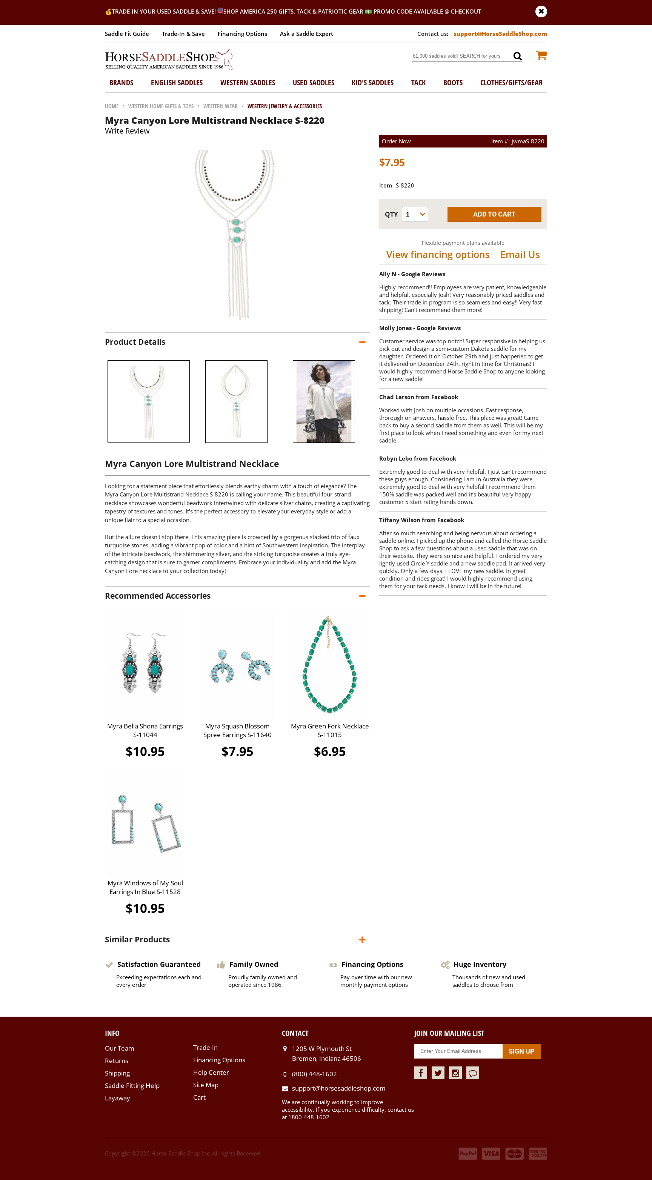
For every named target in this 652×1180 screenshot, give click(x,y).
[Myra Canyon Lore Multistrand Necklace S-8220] (237, 325)
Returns (116, 1060)
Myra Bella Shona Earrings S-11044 (145, 730)
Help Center (211, 1072)
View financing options (438, 254)
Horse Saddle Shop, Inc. (169, 60)
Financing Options (242, 33)
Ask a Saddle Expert (306, 33)
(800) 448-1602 (314, 1073)
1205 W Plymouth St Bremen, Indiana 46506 (326, 1053)
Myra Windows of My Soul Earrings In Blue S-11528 (145, 887)
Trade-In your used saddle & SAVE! (164, 11)
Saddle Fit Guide (127, 33)
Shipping (117, 1073)
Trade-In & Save (183, 33)
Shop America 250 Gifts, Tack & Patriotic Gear (293, 11)
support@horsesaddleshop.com (339, 1088)
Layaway (117, 1098)
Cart (199, 1097)
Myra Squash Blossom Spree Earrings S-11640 (237, 730)
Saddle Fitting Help (132, 1085)
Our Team (119, 1048)
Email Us (520, 254)
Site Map (205, 1084)
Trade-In (205, 1047)
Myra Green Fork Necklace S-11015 (330, 730)
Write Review (127, 131)
